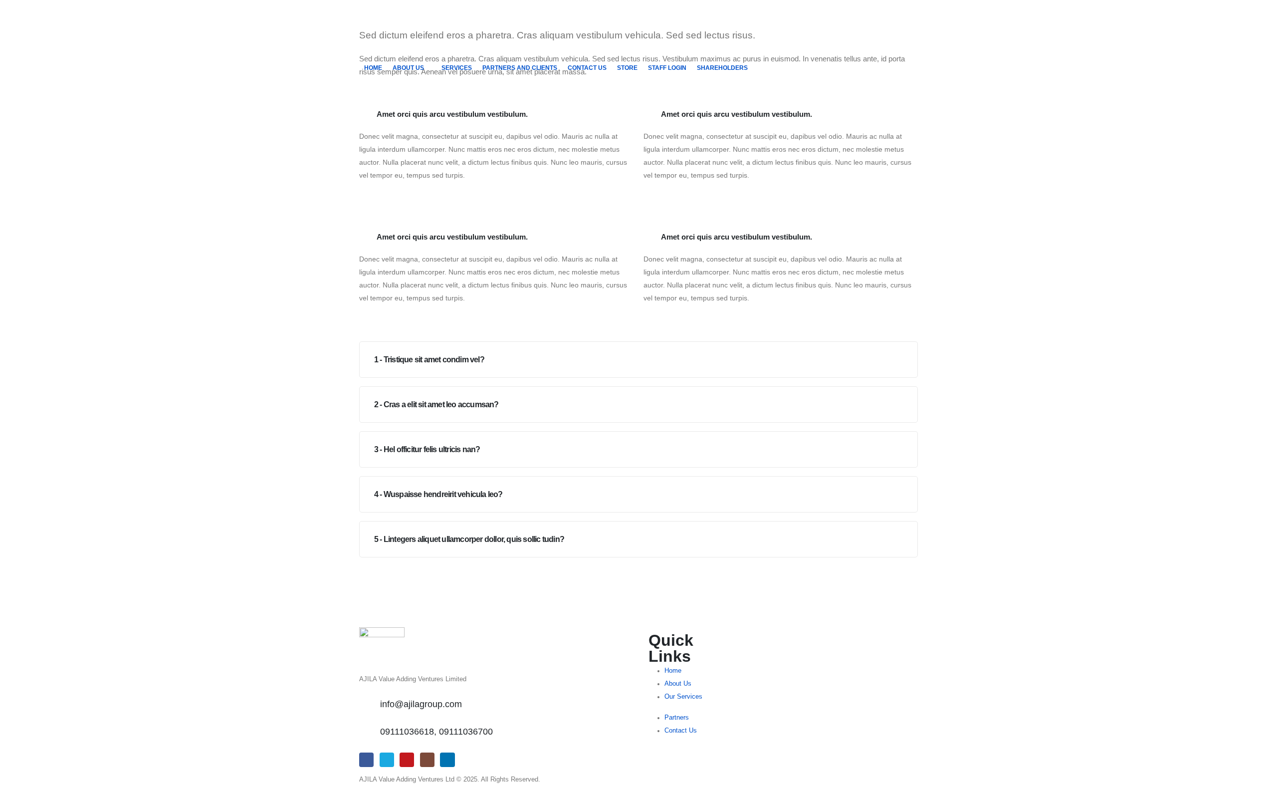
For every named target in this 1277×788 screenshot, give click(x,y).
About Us (408, 67)
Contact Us (587, 67)
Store (627, 67)
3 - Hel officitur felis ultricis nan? (427, 449)
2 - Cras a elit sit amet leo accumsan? (436, 404)
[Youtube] (407, 760)
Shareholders (722, 67)
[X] (387, 760)
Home (373, 67)
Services (456, 67)
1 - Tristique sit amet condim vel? (429, 359)
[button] (638, 359)
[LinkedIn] (447, 760)
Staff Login (667, 67)
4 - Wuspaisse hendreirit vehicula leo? (438, 494)
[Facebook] (366, 760)
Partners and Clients (519, 67)
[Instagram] (427, 760)
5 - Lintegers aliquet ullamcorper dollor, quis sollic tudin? (469, 539)
